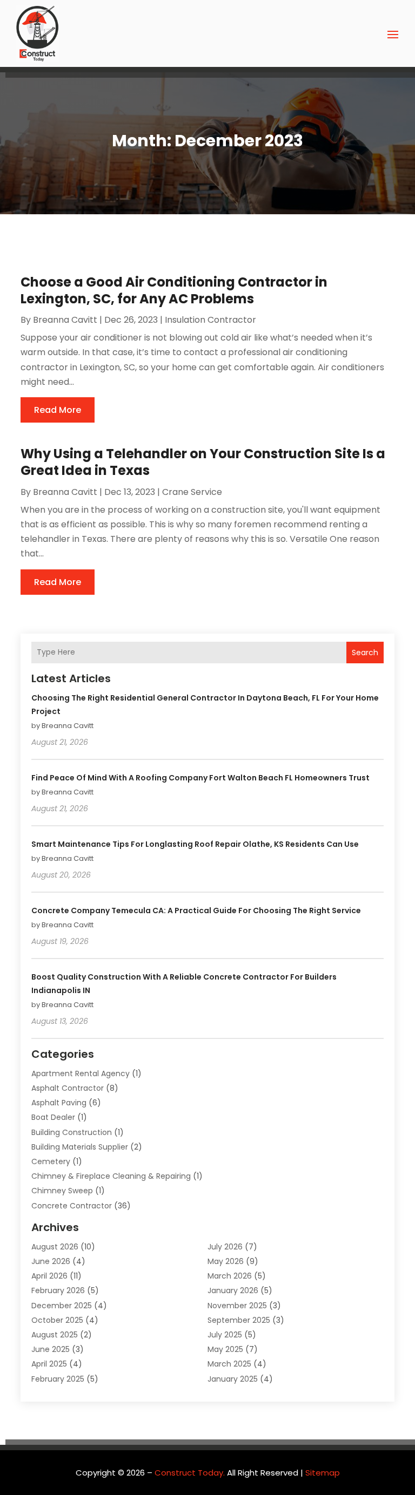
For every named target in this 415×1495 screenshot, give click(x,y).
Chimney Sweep (62, 1190)
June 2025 (50, 1349)
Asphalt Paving (58, 1102)
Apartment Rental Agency (80, 1073)
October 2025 (57, 1320)
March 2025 (229, 1363)
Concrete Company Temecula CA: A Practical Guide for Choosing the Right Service (196, 910)
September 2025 (239, 1320)
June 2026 (50, 1261)
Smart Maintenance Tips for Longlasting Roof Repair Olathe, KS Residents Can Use (195, 844)
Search (365, 652)
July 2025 (225, 1334)
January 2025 (233, 1379)
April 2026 (49, 1275)
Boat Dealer (53, 1117)
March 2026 (230, 1275)
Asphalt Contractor (67, 1088)
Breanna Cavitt (65, 320)
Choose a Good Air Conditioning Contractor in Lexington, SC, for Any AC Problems (174, 290)
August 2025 (54, 1334)
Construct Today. (190, 1472)
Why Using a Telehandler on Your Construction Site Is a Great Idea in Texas (203, 462)
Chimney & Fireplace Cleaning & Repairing (111, 1176)
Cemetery (50, 1161)
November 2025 (237, 1305)
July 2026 (225, 1246)
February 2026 (58, 1290)
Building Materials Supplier (79, 1146)
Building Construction (71, 1132)
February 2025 (57, 1379)
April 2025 (49, 1363)
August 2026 (54, 1246)
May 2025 (225, 1349)
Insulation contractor (210, 320)
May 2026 (226, 1261)
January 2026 (233, 1290)
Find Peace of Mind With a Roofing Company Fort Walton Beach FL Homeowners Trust (200, 777)
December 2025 (61, 1305)
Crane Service (192, 492)
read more (57, 410)
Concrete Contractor (71, 1205)
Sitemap (322, 1472)
